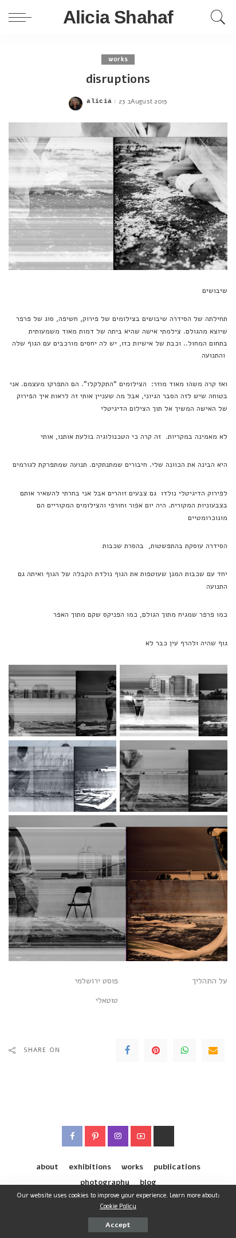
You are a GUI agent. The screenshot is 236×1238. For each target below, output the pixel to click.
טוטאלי (107, 1000)
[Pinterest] (155, 1050)
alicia (99, 101)
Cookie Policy (118, 1206)
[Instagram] (118, 1136)
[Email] (213, 1050)
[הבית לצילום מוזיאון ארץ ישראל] (164, 1136)
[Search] (215, 17)
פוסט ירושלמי (96, 980)
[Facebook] (127, 1050)
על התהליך (209, 980)
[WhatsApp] (184, 1050)
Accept (118, 1224)
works (118, 59)
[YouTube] (141, 1136)
